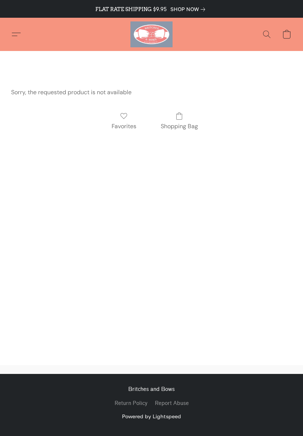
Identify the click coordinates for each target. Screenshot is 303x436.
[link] (189, 9)
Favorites (124, 126)
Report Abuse (172, 403)
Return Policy (131, 403)
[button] (151, 34)
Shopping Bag (179, 126)
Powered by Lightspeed (151, 416)
